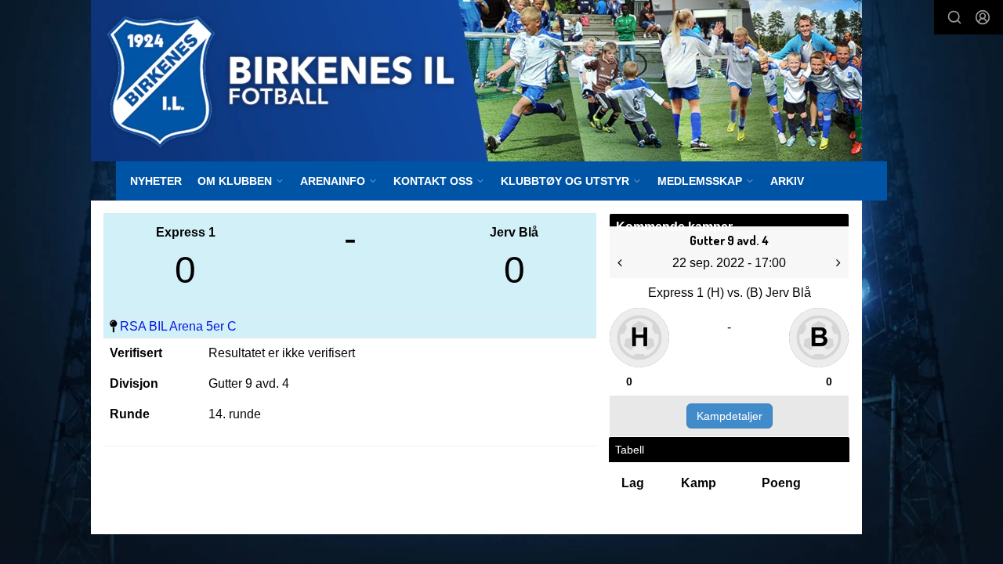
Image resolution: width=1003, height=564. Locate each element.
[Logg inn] (983, 17)
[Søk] (954, 17)
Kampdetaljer (729, 416)
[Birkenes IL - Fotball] (476, 80)
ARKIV (787, 181)
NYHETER (156, 181)
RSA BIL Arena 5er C (178, 326)
